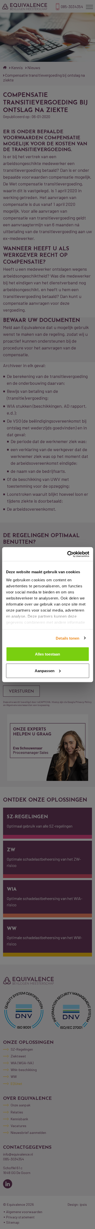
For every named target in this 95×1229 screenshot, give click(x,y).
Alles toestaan (47, 654)
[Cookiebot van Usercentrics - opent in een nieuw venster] (67, 554)
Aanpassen (44, 670)
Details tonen (67, 638)
